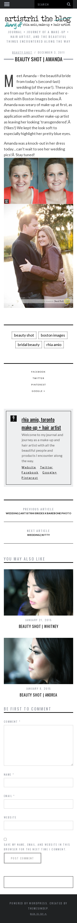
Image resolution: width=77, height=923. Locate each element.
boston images (53, 335)
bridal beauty (29, 344)
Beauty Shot (22, 52)
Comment (12, 721)
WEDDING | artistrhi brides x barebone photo (38, 511)
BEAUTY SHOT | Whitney (38, 626)
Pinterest (38, 384)
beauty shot (24, 335)
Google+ (49, 472)
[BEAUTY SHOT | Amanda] (38, 181)
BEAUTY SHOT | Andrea (38, 695)
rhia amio (53, 344)
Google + (38, 391)
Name (9, 774)
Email (9, 796)
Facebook (38, 371)
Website (29, 467)
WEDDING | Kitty (38, 532)
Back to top (37, 914)
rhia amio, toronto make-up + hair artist (41, 423)
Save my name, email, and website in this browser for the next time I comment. (37, 847)
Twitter (38, 378)
